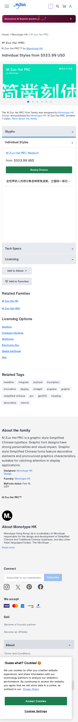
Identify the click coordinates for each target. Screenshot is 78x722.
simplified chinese (14, 396)
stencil (25, 402)
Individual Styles (16, 142)
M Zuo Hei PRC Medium (22, 153)
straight (37, 389)
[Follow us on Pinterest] (31, 587)
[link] (64, 6)
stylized (37, 382)
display (24, 389)
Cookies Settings (36, 711)
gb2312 (42, 396)
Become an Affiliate (15, 632)
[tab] (28, 102)
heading (56, 396)
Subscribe (53, 577)
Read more (8, 547)
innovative (10, 389)
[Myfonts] (20, 8)
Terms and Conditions (17, 653)
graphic (65, 389)
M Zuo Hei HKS (11, 308)
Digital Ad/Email (11, 351)
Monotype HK (20, 34)
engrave (52, 389)
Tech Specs (13, 248)
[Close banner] (70, 19)
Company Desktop (12, 333)
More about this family (24, 118)
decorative (10, 402)
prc (32, 396)
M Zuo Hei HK (10, 301)
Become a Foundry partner (20, 624)
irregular (24, 382)
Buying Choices (39, 170)
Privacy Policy (31, 689)
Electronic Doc (10, 345)
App (4, 357)
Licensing (12, 259)
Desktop (7, 327)
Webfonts (8, 339)
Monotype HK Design (18, 472)
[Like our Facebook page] (42, 587)
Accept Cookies (36, 701)
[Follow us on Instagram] (8, 587)
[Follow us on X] (19, 587)
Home (5, 34)
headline (9, 382)
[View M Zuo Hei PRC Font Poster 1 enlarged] (39, 82)
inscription (53, 382)
